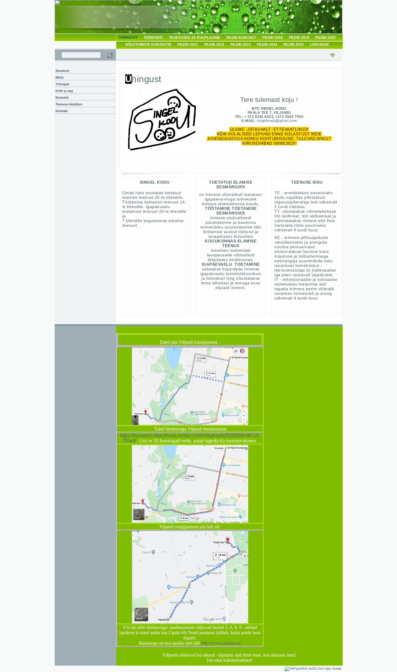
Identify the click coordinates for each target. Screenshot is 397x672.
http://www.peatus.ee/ (221, 643)
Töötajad (62, 84)
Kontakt (62, 111)
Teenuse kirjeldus (69, 104)
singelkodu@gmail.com (277, 121)
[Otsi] (109, 55)
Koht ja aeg (64, 91)
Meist (60, 77)
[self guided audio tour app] (313, 668)
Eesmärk (62, 97)
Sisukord (62, 70)
